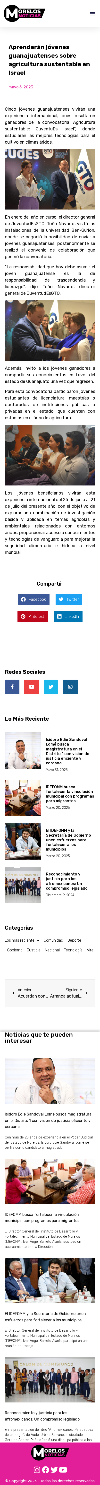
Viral (90, 950)
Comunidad (53, 940)
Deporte (74, 940)
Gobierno (15, 950)
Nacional (52, 950)
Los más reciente (19, 940)
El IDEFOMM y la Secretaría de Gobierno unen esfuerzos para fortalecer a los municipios (68, 840)
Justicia (34, 950)
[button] (92, 13)
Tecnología (73, 950)
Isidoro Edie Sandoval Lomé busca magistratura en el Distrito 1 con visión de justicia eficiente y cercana (67, 751)
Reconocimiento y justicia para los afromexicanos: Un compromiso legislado (67, 881)
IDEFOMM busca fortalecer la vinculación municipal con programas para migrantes (70, 794)
